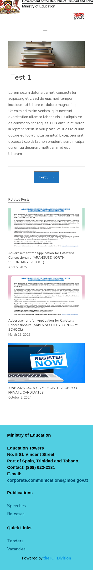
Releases (16, 514)
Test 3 (46, 177)
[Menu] (46, 29)
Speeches (16, 506)
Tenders (15, 541)
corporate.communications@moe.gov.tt (47, 480)
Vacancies (16, 549)
